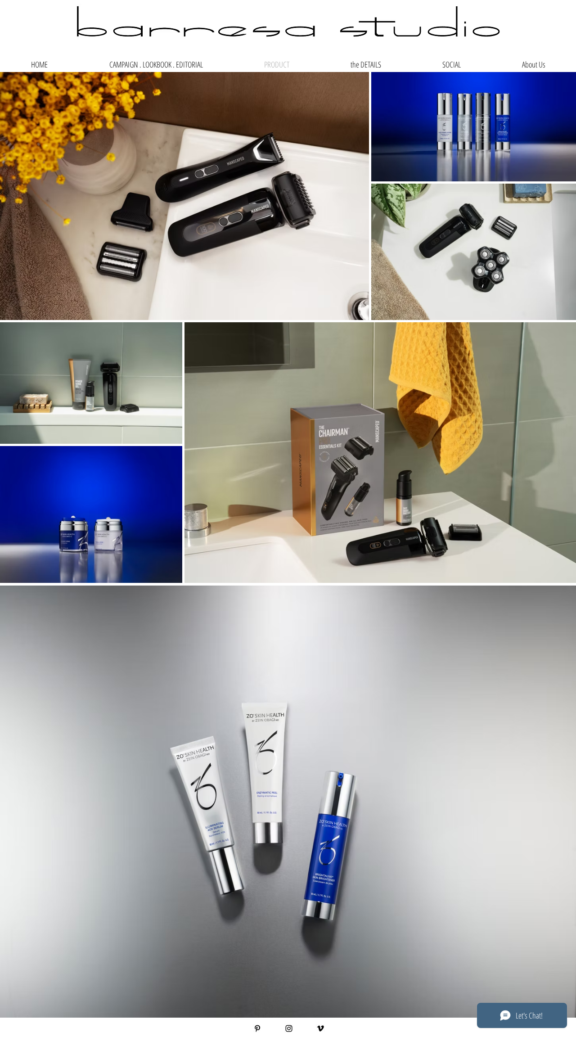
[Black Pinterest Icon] (257, 1028)
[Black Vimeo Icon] (320, 1028)
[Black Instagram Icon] (288, 1028)
